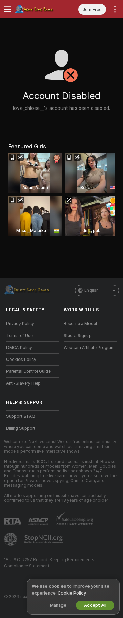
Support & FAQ (20, 416)
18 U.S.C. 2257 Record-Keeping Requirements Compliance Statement (49, 562)
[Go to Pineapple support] (11, 539)
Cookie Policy (72, 593)
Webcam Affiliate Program (89, 347)
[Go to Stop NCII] (44, 539)
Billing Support (20, 428)
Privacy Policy (20, 323)
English (91, 290)
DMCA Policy (19, 347)
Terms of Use (19, 335)
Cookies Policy (21, 359)
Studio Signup (78, 335)
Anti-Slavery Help (23, 383)
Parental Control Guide (28, 371)
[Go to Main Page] (38, 9)
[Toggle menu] (7, 9)
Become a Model (80, 323)
